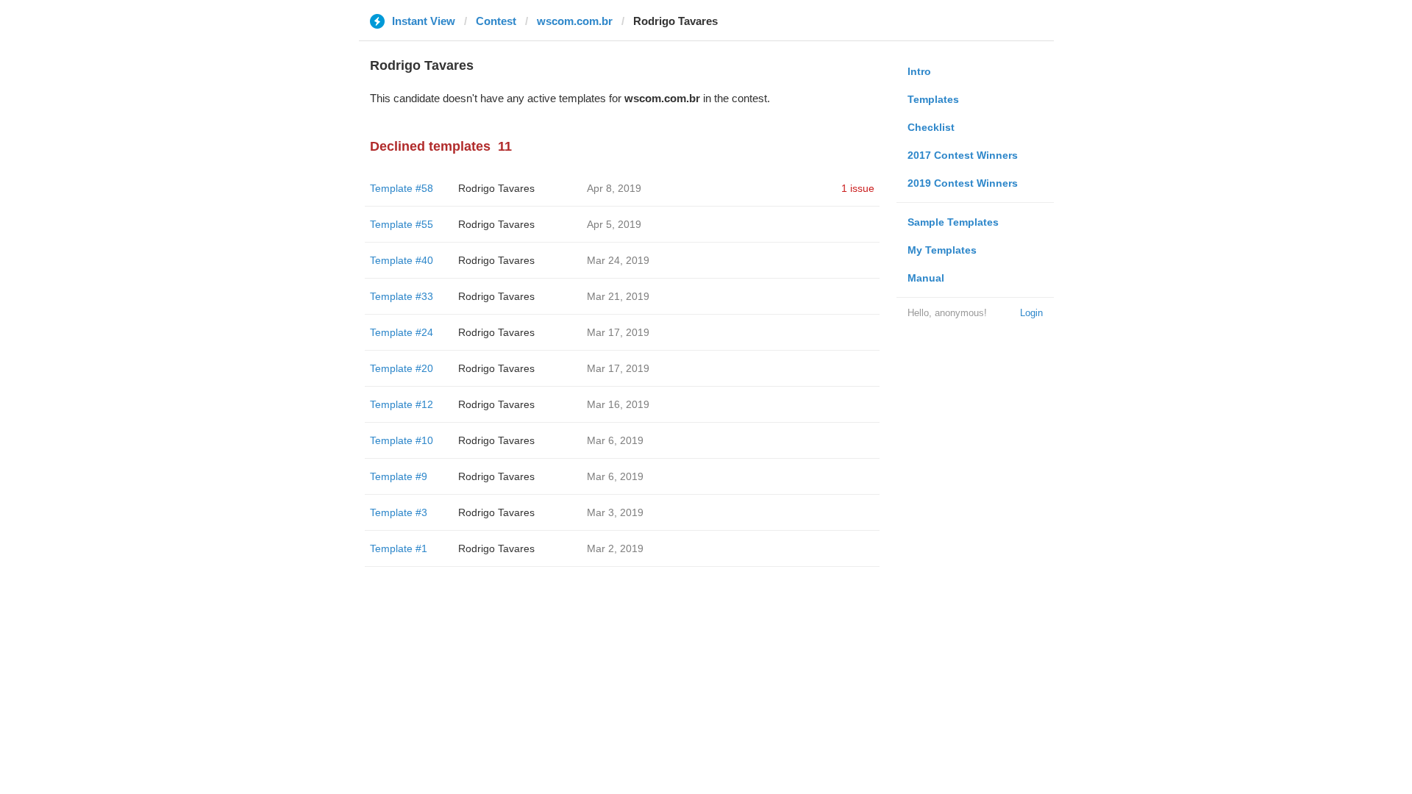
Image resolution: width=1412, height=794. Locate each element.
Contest (496, 21)
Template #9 (398, 476)
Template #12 (401, 404)
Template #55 (401, 224)
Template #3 (398, 512)
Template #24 (401, 332)
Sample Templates (953, 222)
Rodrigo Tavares (496, 188)
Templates (933, 99)
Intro (919, 71)
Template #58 (401, 188)
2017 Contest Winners (963, 155)
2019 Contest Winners (963, 183)
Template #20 (401, 368)
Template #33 (401, 296)
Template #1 (398, 548)
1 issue (857, 188)
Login (1031, 312)
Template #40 (401, 260)
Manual (926, 278)
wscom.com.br (575, 21)
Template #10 (401, 440)
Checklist (931, 127)
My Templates (942, 250)
